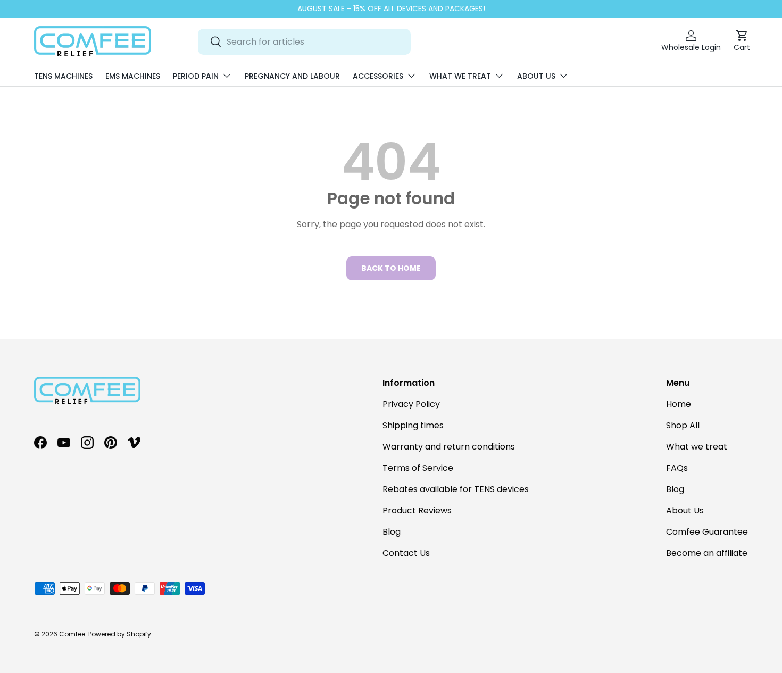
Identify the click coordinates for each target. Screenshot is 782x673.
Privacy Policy (411, 404)
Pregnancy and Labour (292, 76)
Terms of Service (417, 468)
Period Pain (196, 76)
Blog (391, 532)
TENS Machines (63, 76)
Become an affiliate (706, 553)
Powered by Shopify (119, 633)
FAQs (677, 468)
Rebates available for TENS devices (455, 489)
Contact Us (406, 553)
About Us (536, 76)
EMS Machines (132, 76)
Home (678, 404)
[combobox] (304, 42)
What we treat (460, 76)
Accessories (378, 76)
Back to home (391, 268)
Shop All (683, 425)
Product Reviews (417, 510)
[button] (741, 41)
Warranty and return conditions (448, 447)
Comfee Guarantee (707, 532)
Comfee (72, 633)
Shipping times (413, 425)
